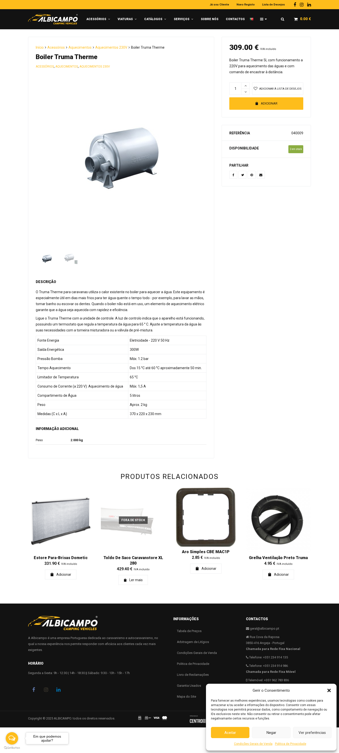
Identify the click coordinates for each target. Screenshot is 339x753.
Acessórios (56, 47)
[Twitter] (242, 175)
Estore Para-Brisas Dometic (61, 557)
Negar (271, 732)
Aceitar (230, 732)
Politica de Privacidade (290, 744)
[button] (329, 690)
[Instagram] (302, 4)
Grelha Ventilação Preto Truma (278, 557)
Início (40, 47)
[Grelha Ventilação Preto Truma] (278, 520)
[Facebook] (295, 4)
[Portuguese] (253, 17)
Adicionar (269, 103)
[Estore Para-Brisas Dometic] (60, 520)
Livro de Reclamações (193, 675)
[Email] (261, 175)
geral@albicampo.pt (264, 628)
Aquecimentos (80, 47)
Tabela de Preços (189, 631)
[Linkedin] (309, 4)
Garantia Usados (189, 685)
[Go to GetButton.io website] (12, 748)
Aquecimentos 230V (111, 47)
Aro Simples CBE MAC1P (206, 551)
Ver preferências (312, 732)
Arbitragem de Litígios (193, 642)
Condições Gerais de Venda (253, 744)
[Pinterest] (252, 175)
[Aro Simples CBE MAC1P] (205, 517)
